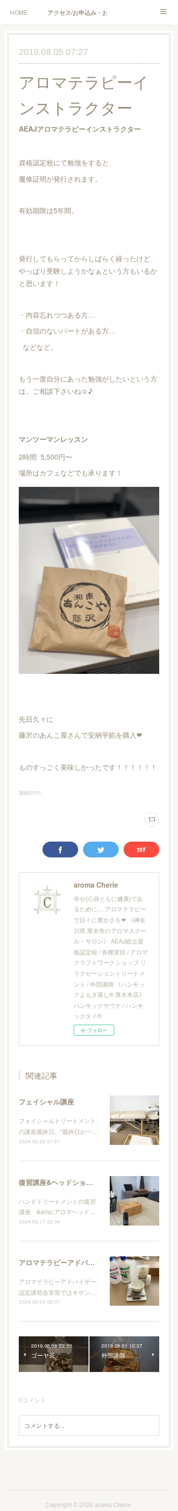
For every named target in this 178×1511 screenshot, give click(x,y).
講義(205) (30, 792)
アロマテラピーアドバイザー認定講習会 (81, 1262)
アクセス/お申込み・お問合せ (77, 12)
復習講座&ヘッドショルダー (63, 1182)
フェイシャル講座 (46, 1101)
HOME (19, 12)
